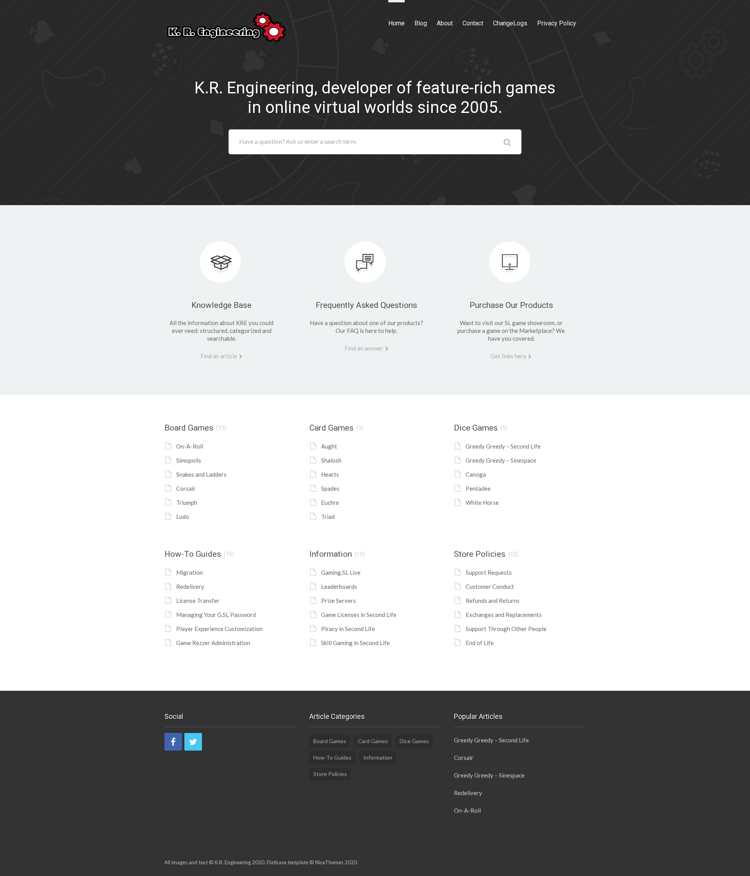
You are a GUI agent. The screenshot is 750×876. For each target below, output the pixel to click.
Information (330, 554)
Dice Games (476, 428)
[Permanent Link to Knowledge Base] (221, 255)
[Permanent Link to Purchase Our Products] (511, 255)
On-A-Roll (189, 446)
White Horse (482, 502)
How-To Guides (192, 554)
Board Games (188, 428)
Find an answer (364, 348)
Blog (420, 23)
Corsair (186, 488)
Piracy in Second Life (348, 628)
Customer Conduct (490, 586)
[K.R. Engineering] (226, 26)
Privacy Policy (556, 23)
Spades (330, 488)
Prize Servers (338, 600)
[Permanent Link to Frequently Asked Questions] (366, 255)
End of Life (480, 642)
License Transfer (198, 600)
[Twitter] (193, 742)
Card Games (331, 428)
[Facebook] (173, 742)
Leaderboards (339, 586)
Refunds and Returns (493, 600)
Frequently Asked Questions (366, 305)
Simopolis (188, 460)
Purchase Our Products (511, 305)
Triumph (186, 502)
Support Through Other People (506, 628)
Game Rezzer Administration (213, 642)
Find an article (218, 355)
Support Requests (489, 572)
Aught (329, 446)
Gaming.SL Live (341, 572)
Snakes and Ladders (201, 474)
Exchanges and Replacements (504, 614)
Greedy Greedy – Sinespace (501, 460)
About (445, 23)
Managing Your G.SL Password (216, 614)
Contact (472, 23)
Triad (328, 516)
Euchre (330, 502)
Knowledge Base (221, 305)
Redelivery (190, 586)
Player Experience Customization (219, 628)
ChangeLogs (510, 23)
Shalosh (331, 460)
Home (396, 23)
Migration (189, 572)
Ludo (182, 516)
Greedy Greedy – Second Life (503, 446)
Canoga (476, 474)
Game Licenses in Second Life (358, 614)
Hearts (330, 474)
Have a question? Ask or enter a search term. (298, 141)
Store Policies (479, 554)
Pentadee (478, 488)
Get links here (508, 355)
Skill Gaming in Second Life (355, 642)
